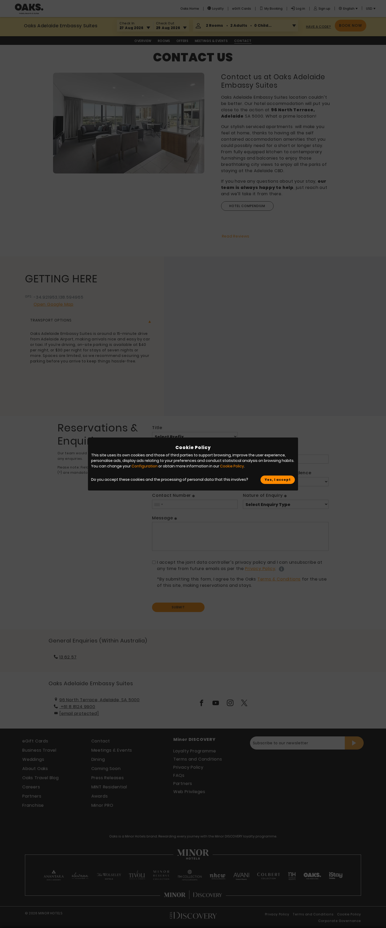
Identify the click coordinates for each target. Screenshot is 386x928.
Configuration (145, 466)
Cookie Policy (232, 466)
